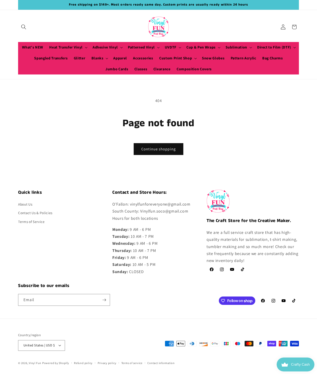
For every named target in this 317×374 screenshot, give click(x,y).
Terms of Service (31, 221)
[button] (23, 26)
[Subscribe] (104, 300)
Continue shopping (158, 149)
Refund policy (83, 363)
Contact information (161, 363)
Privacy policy (107, 363)
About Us (25, 204)
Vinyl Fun (35, 363)
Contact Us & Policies (35, 212)
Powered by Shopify (55, 363)
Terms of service (131, 363)
